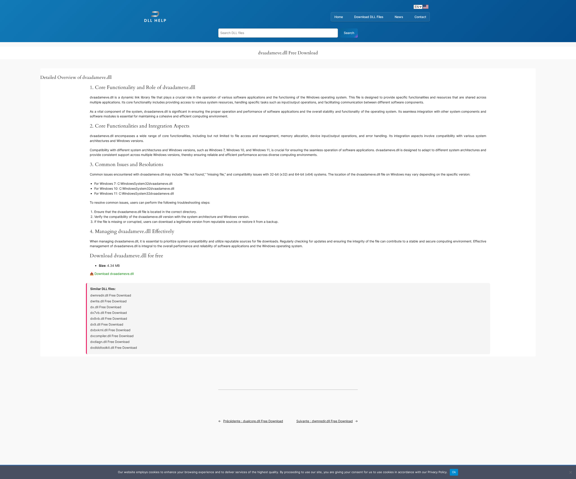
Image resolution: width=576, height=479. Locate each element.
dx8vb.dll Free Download (108, 318)
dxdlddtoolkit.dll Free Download (113, 347)
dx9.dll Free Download (106, 324)
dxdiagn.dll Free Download (110, 342)
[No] (570, 472)
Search (349, 33)
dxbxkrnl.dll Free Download (110, 330)
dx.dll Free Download (105, 307)
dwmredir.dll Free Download (110, 295)
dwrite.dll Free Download (108, 301)
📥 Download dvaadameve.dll (112, 274)
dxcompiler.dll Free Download (112, 336)
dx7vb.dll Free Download (108, 313)
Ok (454, 472)
